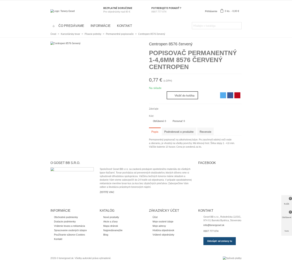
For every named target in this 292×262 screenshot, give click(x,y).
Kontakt (124, 25)
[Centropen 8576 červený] (65, 43)
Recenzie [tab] (205, 131)
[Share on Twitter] (223, 95)
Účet (155, 217)
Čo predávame (71, 25)
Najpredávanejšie (113, 230)
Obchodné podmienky (66, 217)
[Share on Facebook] (230, 95)
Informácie (101, 25)
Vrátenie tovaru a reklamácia (69, 226)
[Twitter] (167, 108)
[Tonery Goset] (72, 11)
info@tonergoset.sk (213, 225)
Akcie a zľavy (110, 221)
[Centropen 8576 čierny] (232, 45)
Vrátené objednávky (163, 234)
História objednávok (163, 230)
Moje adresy (159, 226)
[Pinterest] (173, 108)
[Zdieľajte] (162, 108)
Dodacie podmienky (65, 221)
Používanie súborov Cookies (69, 234)
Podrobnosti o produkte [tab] (179, 131)
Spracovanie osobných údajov (70, 230)
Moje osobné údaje (163, 221)
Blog (105, 234)
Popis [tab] (154, 131)
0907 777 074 (211, 231)
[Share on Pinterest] (237, 95)
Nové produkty (111, 217)
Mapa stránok (110, 226)
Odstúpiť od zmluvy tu (219, 241)
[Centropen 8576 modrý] (239, 45)
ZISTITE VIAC (107, 192)
